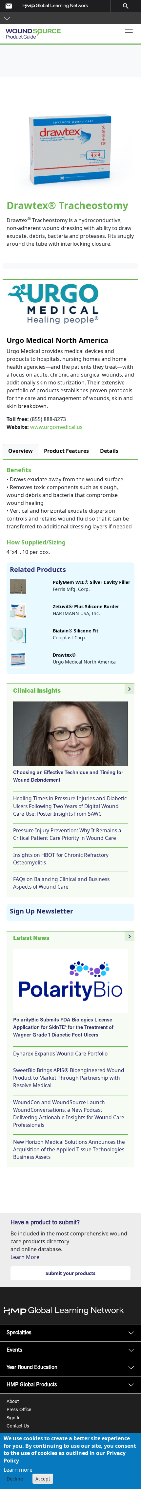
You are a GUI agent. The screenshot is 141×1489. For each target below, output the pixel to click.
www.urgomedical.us (56, 427)
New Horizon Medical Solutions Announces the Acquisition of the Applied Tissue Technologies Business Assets (69, 1149)
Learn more (18, 1469)
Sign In (14, 1418)
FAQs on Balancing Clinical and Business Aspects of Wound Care (61, 883)
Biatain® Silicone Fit (75, 631)
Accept (42, 1479)
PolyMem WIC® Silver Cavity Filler (91, 582)
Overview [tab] (20, 450)
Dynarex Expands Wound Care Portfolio (60, 1053)
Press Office (19, 1410)
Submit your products (70, 1273)
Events (14, 1350)
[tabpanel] (70, 509)
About (13, 1402)
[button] (7, 18)
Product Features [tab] (66, 450)
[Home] (42, 31)
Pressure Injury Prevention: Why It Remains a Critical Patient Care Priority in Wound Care (67, 834)
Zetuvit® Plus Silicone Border (86, 606)
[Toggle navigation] (129, 32)
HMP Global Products (32, 1385)
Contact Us (18, 1426)
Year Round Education (32, 1367)
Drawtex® (64, 655)
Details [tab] (109, 450)
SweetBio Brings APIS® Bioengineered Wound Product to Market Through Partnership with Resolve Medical (68, 1078)
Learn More (24, 1257)
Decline (15, 1479)
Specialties (19, 1333)
